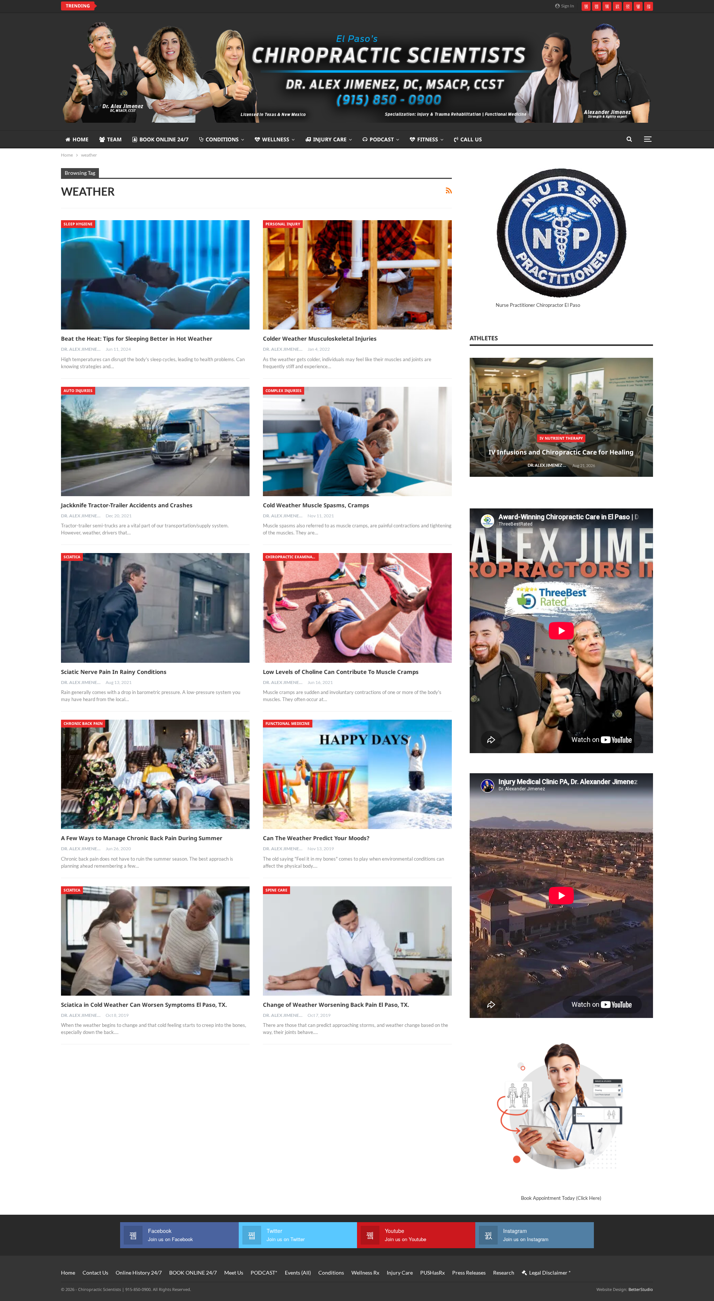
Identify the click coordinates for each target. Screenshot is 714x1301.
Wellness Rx (365, 1272)
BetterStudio (640, 1289)
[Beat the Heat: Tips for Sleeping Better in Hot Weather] (155, 275)
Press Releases (469, 1272)
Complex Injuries (284, 390)
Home (81, 139)
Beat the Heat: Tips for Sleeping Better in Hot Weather (136, 338)
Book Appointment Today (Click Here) (561, 1198)
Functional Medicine (288, 723)
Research (503, 1272)
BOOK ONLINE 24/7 (164, 139)
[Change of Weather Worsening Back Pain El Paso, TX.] (357, 941)
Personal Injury (283, 224)
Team (114, 139)
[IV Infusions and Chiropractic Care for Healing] (561, 417)
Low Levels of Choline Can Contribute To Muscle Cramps (341, 671)
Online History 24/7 (139, 1272)
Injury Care (330, 139)
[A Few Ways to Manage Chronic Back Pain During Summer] (155, 774)
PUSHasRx (432, 1272)
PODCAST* (264, 1272)
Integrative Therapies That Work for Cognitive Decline (178, 6)
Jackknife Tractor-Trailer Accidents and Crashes (127, 505)
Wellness (275, 139)
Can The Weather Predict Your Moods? (316, 838)
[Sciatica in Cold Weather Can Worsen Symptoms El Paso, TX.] (155, 941)
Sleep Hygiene (78, 224)
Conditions (222, 139)
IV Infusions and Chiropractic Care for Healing (561, 452)
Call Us (471, 139)
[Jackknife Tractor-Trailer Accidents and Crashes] (155, 441)
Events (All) (298, 1272)
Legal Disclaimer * (550, 1272)
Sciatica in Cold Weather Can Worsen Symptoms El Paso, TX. (144, 1004)
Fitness (427, 139)
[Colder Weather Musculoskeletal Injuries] (357, 275)
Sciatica (72, 556)
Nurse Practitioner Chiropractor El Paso (538, 305)
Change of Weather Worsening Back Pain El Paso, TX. (336, 1004)
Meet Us (233, 1272)
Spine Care (276, 890)
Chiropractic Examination (292, 556)
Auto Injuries (78, 390)
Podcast (382, 139)
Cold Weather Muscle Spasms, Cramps (316, 505)
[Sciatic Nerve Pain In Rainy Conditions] (155, 607)
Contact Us (95, 1272)
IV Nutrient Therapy (561, 438)
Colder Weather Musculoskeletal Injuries (320, 338)
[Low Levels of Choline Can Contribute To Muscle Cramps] (357, 607)
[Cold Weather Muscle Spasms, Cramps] (357, 441)
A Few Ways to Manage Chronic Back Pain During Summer (141, 838)
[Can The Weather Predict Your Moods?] (357, 774)
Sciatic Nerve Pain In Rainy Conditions (114, 671)
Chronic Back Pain (83, 723)
